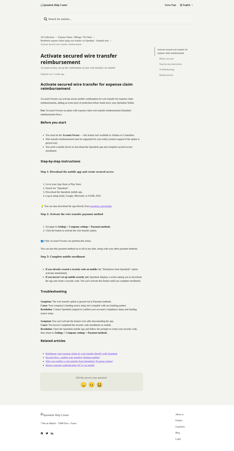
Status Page (170, 5)
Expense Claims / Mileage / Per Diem (75, 37)
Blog (177, 433)
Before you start (166, 58)
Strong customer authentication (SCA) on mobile (70, 365)
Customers (180, 427)
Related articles (166, 75)
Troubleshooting (166, 69)
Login (178, 439)
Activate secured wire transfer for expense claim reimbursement (172, 51)
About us (179, 414)
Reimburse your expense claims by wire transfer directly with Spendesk (81, 353)
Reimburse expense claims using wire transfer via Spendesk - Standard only (75, 40)
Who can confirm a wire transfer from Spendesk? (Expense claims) (79, 361)
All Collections (47, 37)
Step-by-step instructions (170, 64)
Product (178, 420)
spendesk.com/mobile (101, 206)
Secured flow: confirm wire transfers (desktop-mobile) (73, 357)
